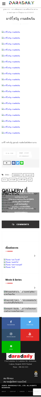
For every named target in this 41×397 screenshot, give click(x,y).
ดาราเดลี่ (12, 179)
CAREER (22, 391)
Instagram (11, 336)
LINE (11, 349)
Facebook (11, 324)
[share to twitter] (18, 163)
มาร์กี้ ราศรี (22, 179)
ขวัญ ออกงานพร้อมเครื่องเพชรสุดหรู (21, 199)
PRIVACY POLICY (33, 391)
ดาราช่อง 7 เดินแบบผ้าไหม (21, 206)
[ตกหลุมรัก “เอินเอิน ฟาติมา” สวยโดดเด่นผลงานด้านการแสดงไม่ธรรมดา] (20, 308)
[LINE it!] (21, 163)
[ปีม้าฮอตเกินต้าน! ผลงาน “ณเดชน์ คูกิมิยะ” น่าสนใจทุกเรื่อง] (20, 291)
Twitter (30, 324)
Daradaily (17, 175)
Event (26, 153)
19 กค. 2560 (9, 153)
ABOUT (4, 391)
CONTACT (13, 391)
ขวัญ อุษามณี (28, 175)
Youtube (29, 336)
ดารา (4, 179)
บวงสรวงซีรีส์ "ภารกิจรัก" (21, 201)
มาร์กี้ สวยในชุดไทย (21, 204)
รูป (30, 179)
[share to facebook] (13, 163)
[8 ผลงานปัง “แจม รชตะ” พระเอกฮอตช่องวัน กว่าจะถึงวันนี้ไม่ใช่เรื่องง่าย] (20, 299)
